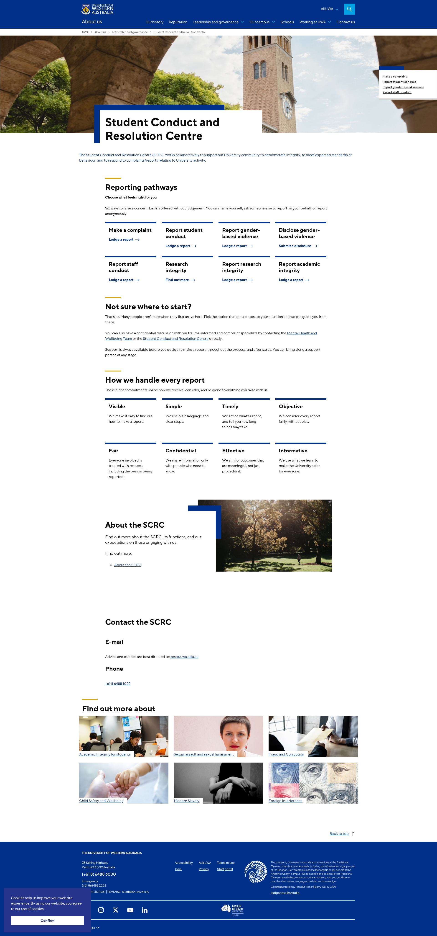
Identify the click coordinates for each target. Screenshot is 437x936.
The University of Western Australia (112, 853)
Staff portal (225, 869)
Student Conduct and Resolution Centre (180, 32)
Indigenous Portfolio (285, 893)
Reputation (178, 22)
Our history (154, 22)
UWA (85, 32)
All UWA (327, 8)
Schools (287, 22)
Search (349, 9)
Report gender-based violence (403, 87)
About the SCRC (127, 564)
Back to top (339, 833)
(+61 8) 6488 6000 (99, 874)
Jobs (178, 869)
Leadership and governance (216, 22)
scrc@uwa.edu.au (184, 656)
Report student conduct (399, 82)
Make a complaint (395, 77)
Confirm (47, 920)
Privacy (204, 869)
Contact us (346, 22)
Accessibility (184, 862)
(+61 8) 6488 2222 (94, 885)
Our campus (259, 22)
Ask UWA (205, 862)
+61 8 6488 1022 (118, 683)
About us (100, 32)
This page (88, 928)
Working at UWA (313, 22)
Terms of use (226, 862)
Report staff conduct (397, 92)
